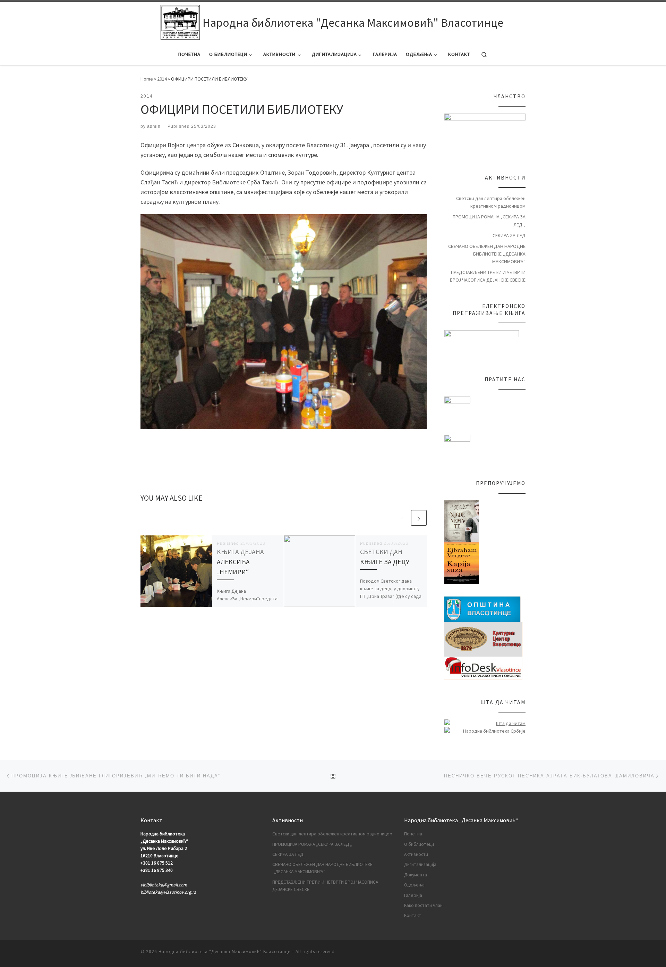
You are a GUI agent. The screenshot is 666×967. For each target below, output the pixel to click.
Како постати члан (423, 905)
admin (154, 126)
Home (146, 79)
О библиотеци (419, 844)
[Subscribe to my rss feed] (523, 953)
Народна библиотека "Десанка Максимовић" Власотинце (224, 952)
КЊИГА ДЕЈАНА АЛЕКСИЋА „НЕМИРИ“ (240, 562)
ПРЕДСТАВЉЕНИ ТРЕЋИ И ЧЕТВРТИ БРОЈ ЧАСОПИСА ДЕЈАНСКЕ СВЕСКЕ (488, 276)
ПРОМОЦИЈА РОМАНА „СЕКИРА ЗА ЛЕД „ (489, 220)
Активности (416, 854)
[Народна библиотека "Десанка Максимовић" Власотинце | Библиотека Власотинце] (180, 22)
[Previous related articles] (402, 518)
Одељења (414, 885)
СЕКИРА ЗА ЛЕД (509, 235)
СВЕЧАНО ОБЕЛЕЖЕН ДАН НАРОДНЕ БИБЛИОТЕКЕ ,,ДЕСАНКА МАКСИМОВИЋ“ (487, 254)
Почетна (413, 834)
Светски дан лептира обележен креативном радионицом (491, 202)
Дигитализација (420, 864)
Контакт (412, 915)
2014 (162, 79)
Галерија (413, 895)
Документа (415, 875)
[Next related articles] (419, 518)
